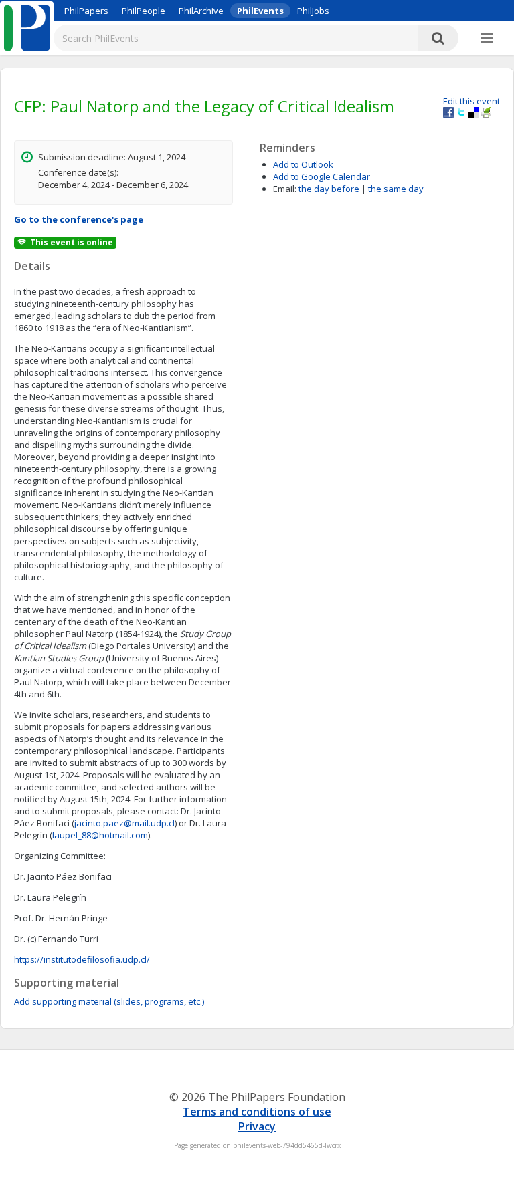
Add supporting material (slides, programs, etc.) (109, 1001)
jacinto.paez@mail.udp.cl (124, 823)
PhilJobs (313, 11)
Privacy (257, 1126)
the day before (328, 189)
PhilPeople (143, 11)
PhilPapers (86, 11)
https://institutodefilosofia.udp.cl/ (82, 959)
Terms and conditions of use (257, 1111)
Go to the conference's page (78, 219)
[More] (487, 38)
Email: (284, 189)
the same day (396, 189)
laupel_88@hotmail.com (100, 835)
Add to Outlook (303, 164)
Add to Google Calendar (321, 176)
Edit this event (471, 101)
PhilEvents (260, 11)
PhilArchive (201, 11)
